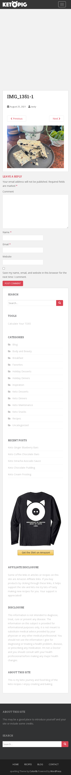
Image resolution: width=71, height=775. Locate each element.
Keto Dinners (19, 398)
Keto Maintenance (22, 405)
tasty (33, 106)
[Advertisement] (35, 46)
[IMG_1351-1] (35, 146)
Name (7, 232)
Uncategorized (20, 425)
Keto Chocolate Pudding (21, 467)
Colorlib (34, 771)
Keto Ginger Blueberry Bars (23, 447)
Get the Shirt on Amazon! (36, 552)
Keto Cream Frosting (19, 474)
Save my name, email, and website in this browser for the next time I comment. (35, 275)
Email (7, 244)
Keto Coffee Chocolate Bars (23, 454)
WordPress (55, 771)
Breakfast (17, 358)
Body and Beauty (22, 351)
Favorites (17, 364)
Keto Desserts (20, 391)
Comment (8, 191)
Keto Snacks (19, 411)
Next (56, 118)
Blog (15, 344)
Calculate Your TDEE (19, 323)
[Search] (59, 303)
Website (7, 256)
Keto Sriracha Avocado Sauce (24, 461)
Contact (54, 764)
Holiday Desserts (21, 371)
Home (16, 764)
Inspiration (18, 384)
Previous (17, 118)
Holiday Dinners (21, 378)
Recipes (16, 418)
